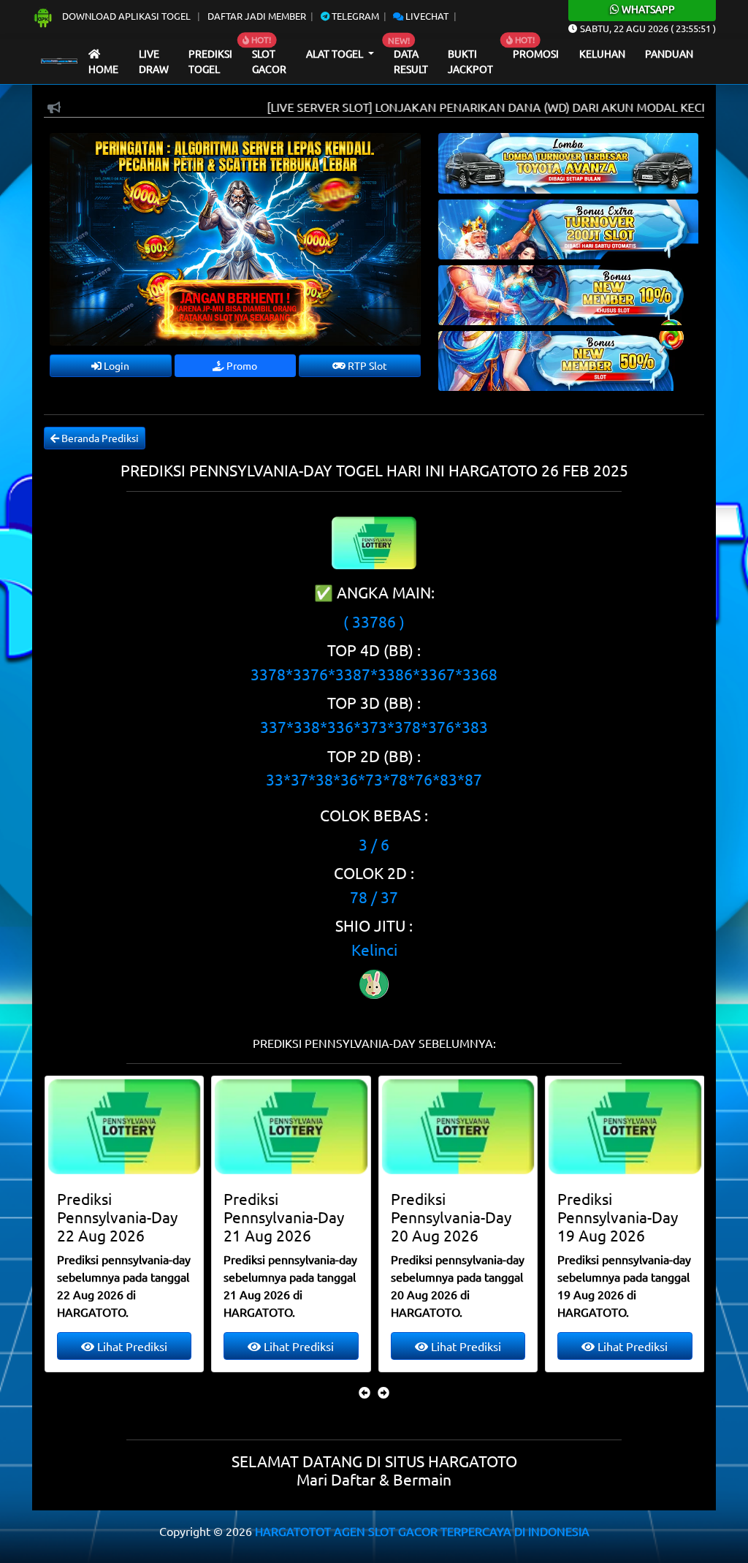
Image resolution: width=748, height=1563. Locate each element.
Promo (240, 365)
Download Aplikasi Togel (126, 15)
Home (103, 68)
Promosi (536, 53)
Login (115, 365)
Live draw (154, 61)
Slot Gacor (269, 61)
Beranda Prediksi (99, 437)
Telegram (354, 15)
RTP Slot (366, 365)
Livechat (426, 15)
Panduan (669, 53)
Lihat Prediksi (130, 1346)
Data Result (411, 61)
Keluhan (602, 53)
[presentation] (364, 1392)
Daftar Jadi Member (256, 15)
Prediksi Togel (210, 61)
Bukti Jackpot (470, 61)
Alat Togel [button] (335, 53)
